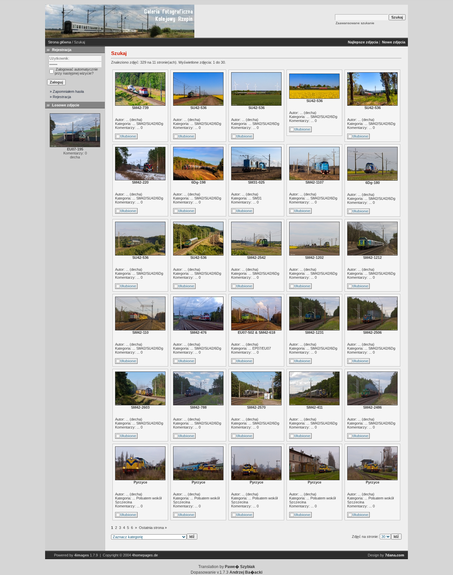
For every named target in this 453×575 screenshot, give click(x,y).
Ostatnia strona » (153, 528)
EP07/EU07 (261, 348)
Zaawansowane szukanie (355, 23)
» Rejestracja (60, 97)
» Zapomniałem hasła (67, 91)
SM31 (257, 198)
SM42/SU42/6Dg (149, 124)
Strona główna (59, 42)
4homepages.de (145, 555)
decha (136, 120)
